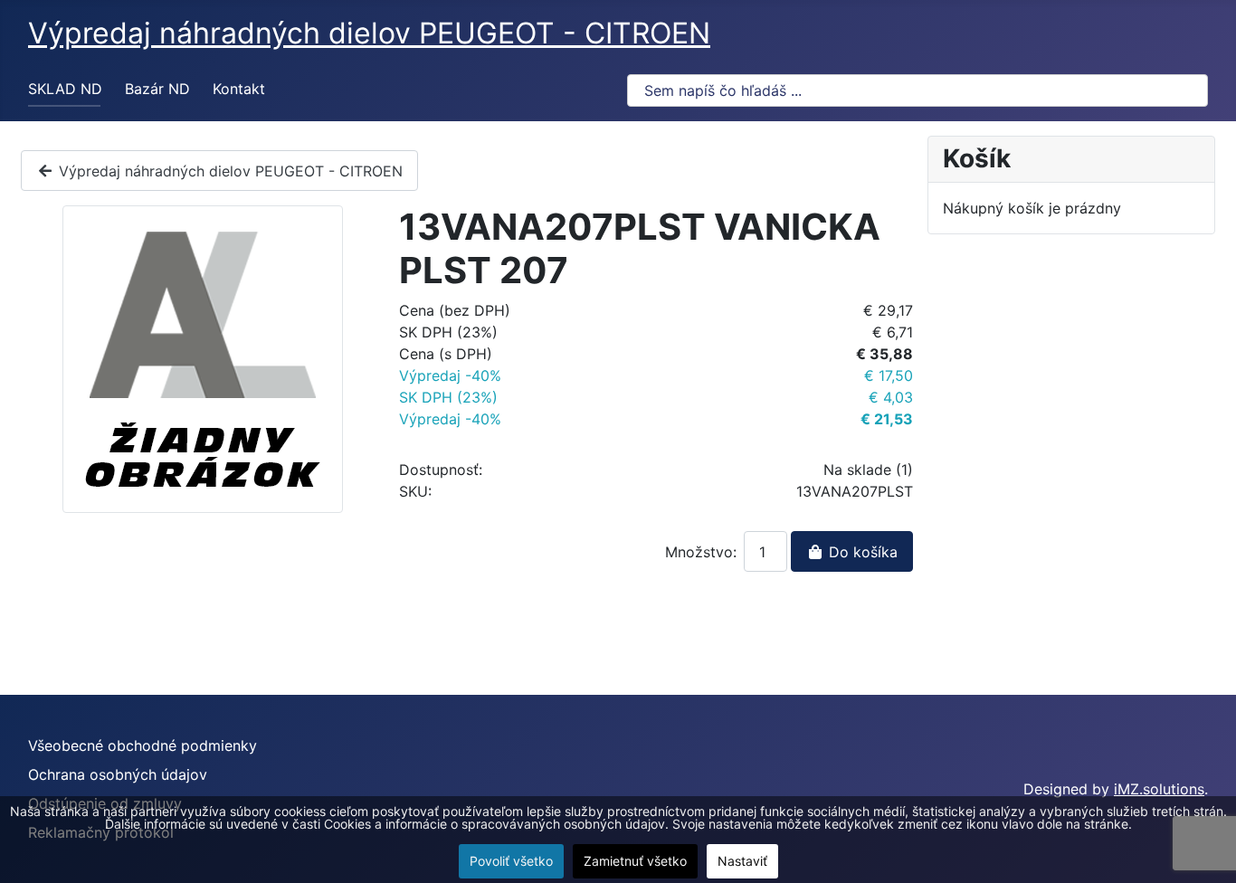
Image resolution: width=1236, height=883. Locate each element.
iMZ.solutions (1159, 789)
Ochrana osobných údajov (117, 774)
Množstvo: (701, 552)
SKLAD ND (65, 89)
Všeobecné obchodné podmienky (142, 745)
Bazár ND (157, 89)
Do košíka (861, 552)
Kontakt (239, 89)
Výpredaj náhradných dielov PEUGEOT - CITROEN (228, 171)
